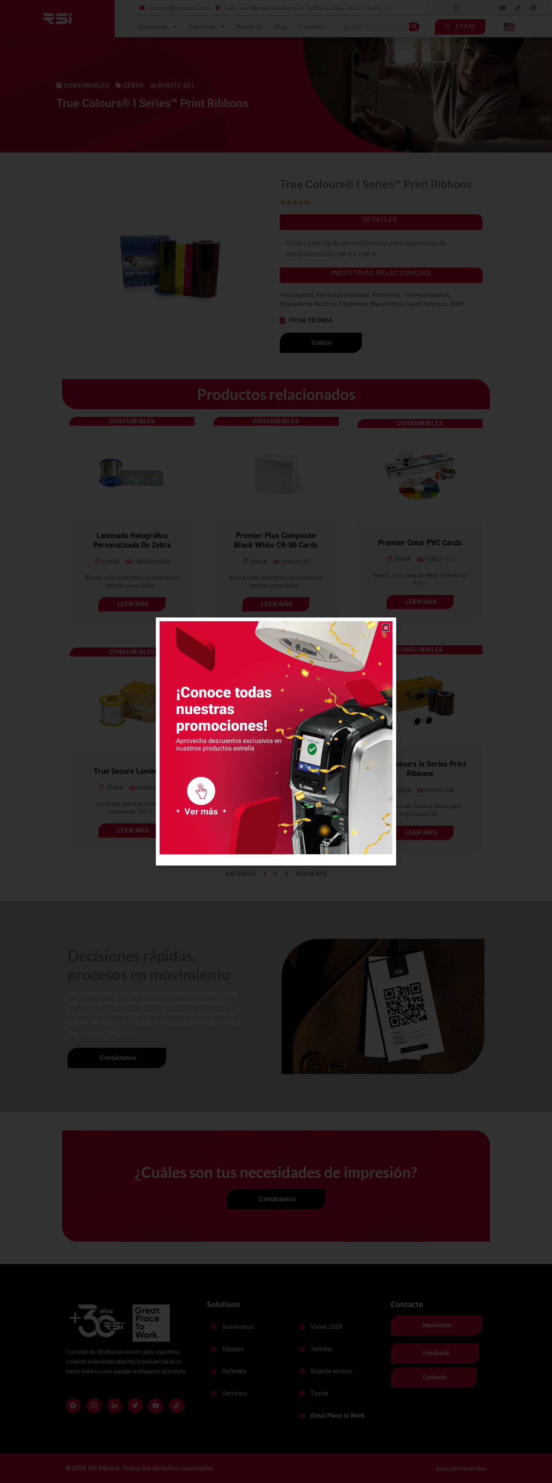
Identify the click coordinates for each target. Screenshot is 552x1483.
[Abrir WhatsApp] (533, 1464)
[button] (386, 628)
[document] (276, 741)
